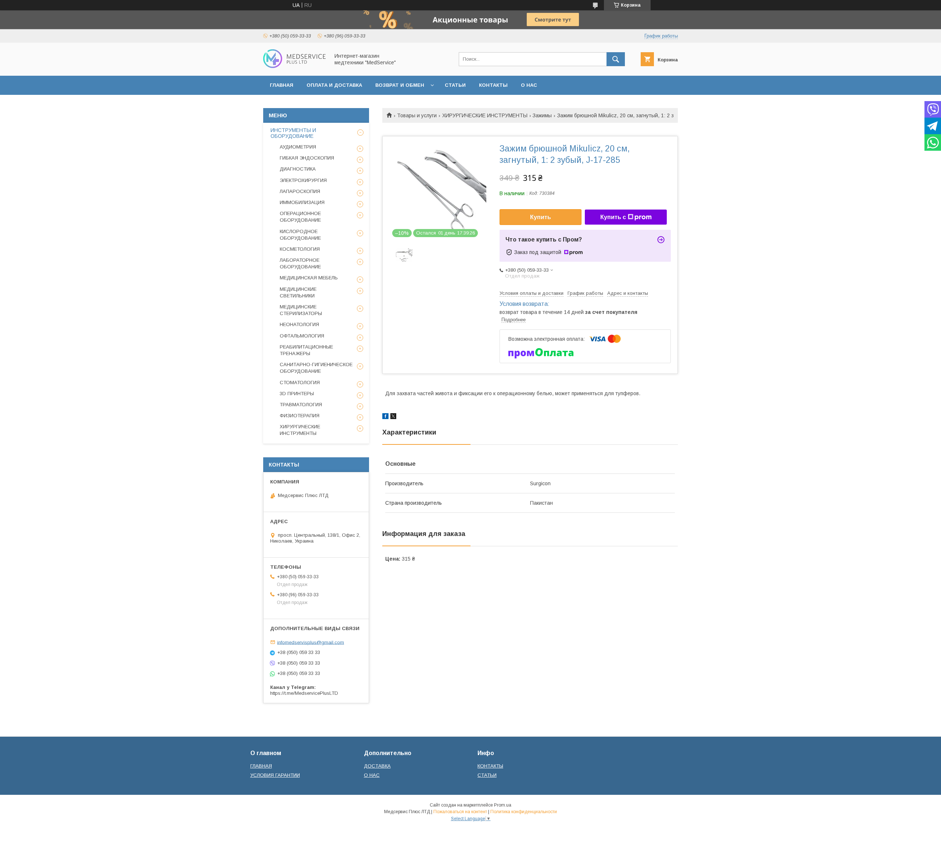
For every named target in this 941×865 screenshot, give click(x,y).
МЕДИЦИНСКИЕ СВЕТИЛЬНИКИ (298, 292)
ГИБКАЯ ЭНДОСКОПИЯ (307, 158)
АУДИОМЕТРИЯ (298, 147)
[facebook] (385, 417)
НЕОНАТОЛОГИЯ (299, 324)
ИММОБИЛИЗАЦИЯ (302, 202)
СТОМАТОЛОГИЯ (300, 382)
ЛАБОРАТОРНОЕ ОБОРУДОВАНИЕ (300, 263)
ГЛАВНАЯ (281, 85)
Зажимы (542, 115)
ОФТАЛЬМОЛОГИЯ (302, 336)
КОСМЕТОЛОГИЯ (300, 249)
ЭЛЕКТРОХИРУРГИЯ (303, 180)
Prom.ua (502, 805)
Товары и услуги (417, 115)
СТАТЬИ (455, 85)
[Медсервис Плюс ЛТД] (294, 66)
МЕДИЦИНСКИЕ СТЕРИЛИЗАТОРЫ (301, 310)
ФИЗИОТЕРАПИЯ (299, 415)
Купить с (613, 217)
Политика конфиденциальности (523, 811)
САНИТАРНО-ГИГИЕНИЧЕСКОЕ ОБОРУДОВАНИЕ (316, 368)
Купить (540, 217)
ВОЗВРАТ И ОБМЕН (399, 85)
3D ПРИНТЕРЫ (297, 393)
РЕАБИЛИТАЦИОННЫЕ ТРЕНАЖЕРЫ (306, 350)
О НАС (529, 85)
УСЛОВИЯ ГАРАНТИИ (275, 775)
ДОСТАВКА (377, 766)
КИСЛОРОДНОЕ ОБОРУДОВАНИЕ (300, 235)
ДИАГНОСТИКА (298, 169)
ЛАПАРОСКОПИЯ (300, 191)
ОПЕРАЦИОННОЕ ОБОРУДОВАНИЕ (300, 217)
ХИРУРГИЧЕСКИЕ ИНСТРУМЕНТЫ (484, 115)
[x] (393, 417)
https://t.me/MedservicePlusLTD (304, 693)
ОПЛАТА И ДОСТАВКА (334, 85)
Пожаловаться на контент (460, 811)
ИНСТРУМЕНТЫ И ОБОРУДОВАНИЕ (293, 133)
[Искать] (616, 59)
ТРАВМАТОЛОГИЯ (301, 404)
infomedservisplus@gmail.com (310, 642)
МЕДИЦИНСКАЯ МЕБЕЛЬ (309, 277)
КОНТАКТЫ (493, 85)
